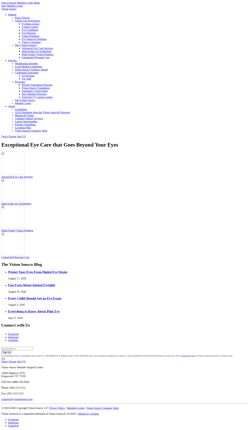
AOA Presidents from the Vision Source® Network (42, 112)
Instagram (13, 337)
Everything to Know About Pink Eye (34, 311)
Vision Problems (30, 36)
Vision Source (8, 8)
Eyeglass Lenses (30, 23)
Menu (37, 2)
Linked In (13, 425)
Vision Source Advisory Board (31, 69)
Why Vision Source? (26, 45)
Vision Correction (31, 42)
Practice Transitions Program (37, 84)
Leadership (21, 109)
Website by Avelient (88, 413)
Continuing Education (26, 72)
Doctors (12, 60)
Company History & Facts (29, 118)
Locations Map (23, 127)
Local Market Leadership (28, 66)
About (11, 106)
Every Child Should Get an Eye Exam (34, 298)
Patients (12, 14)
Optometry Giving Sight (35, 91)
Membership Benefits (26, 63)
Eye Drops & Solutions (34, 39)
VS (3, 358)
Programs (20, 81)
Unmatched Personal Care (36, 57)
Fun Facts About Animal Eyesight (31, 285)
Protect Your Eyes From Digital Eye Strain (37, 272)
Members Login (75, 408)
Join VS (21, 136)
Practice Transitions (25, 124)
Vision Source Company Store (31, 130)
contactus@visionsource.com (17, 399)
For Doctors (28, 75)
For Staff (26, 78)
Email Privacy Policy (188, 356)
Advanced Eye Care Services (37, 48)
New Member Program (34, 94)
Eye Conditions (30, 29)
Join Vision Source (25, 100)
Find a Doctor (8, 2)
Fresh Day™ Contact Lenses (37, 97)
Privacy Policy (57, 408)
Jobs (3, 5)
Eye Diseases (29, 33)
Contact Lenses (30, 26)
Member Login (25, 2)
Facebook (13, 334)
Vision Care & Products (27, 20)
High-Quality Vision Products (38, 54)
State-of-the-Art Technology (37, 51)
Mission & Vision (24, 115)
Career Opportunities (26, 121)
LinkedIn (13, 340)
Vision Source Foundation (36, 88)
